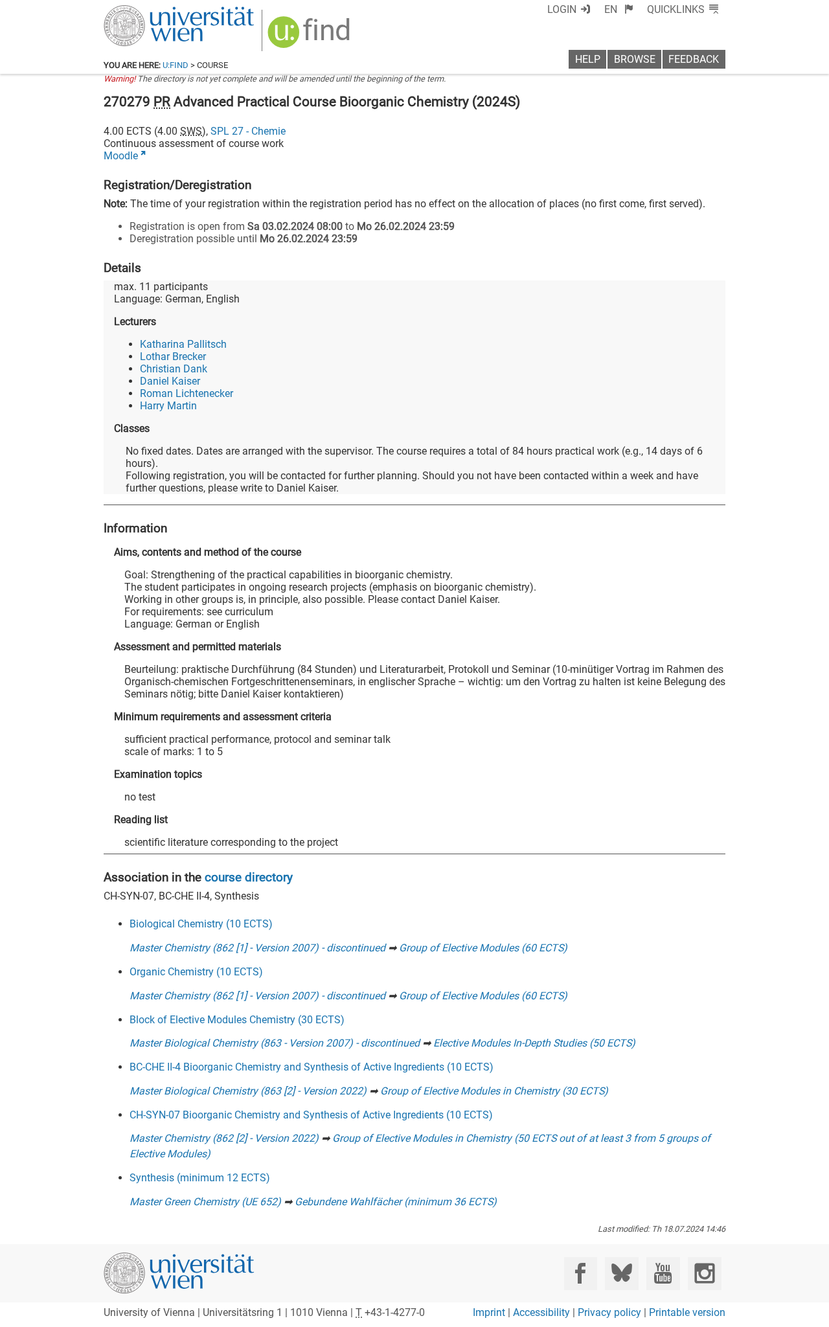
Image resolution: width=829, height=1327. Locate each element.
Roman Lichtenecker (186, 393)
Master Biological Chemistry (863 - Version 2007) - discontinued (275, 1043)
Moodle (121, 156)
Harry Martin (168, 406)
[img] (310, 36)
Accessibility (541, 1312)
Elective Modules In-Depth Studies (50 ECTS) (534, 1043)
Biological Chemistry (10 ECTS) (201, 924)
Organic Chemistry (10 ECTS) (196, 972)
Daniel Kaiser (170, 381)
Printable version (687, 1312)
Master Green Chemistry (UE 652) (205, 1202)
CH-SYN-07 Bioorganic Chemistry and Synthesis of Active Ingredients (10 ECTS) (311, 1115)
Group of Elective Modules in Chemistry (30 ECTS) (494, 1091)
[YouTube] (662, 1273)
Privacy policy (609, 1312)
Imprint (489, 1312)
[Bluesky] (621, 1273)
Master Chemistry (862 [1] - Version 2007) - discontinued (257, 948)
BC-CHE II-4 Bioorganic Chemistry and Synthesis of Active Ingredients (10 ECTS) (312, 1067)
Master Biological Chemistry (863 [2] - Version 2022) (248, 1091)
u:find (175, 65)
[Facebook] (580, 1273)
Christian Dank (173, 369)
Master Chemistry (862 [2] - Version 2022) (224, 1138)
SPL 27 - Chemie (248, 131)
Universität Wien (148, 11)
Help (587, 59)
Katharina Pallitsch (183, 344)
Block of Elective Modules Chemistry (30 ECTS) (237, 1020)
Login (561, 9)
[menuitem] (619, 9)
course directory (249, 877)
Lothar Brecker (173, 356)
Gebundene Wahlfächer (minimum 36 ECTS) (396, 1202)
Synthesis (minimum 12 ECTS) (200, 1178)
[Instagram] (704, 1273)
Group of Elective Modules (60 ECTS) (483, 948)
